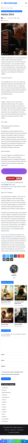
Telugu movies (5, 182)
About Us (7, 429)
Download (10, 178)
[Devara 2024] (21, 315)
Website (3, 366)
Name (3, 354)
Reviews (4, 416)
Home (3, 8)
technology (6, 234)
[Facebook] (4, 256)
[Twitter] (7, 256)
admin (4, 18)
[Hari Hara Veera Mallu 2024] (21, 292)
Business (4, 390)
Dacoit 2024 (4, 324)
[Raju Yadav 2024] (7, 292)
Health (3, 404)
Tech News (5, 421)
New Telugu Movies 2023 (7, 11)
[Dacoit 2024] (7, 315)
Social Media (5, 419)
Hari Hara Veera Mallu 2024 (19, 302)
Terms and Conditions (14, 432)
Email (3, 360)
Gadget (4, 409)
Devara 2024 (18, 324)
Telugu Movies (9, 8)
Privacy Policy (20, 429)
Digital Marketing (6, 392)
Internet (4, 407)
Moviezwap (10, 186)
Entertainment (5, 397)
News (3, 414)
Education (4, 395)
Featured (4, 402)
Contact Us (13, 429)
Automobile (5, 387)
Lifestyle (4, 411)
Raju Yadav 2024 (6, 302)
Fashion (4, 399)
